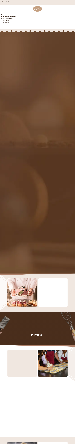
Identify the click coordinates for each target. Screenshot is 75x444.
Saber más (37, 330)
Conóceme (6, 20)
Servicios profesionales (9, 16)
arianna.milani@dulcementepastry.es (10, 1)
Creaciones (6, 22)
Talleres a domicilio (8, 18)
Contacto (5, 26)
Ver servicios (46, 302)
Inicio (4, 14)
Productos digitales (8, 24)
